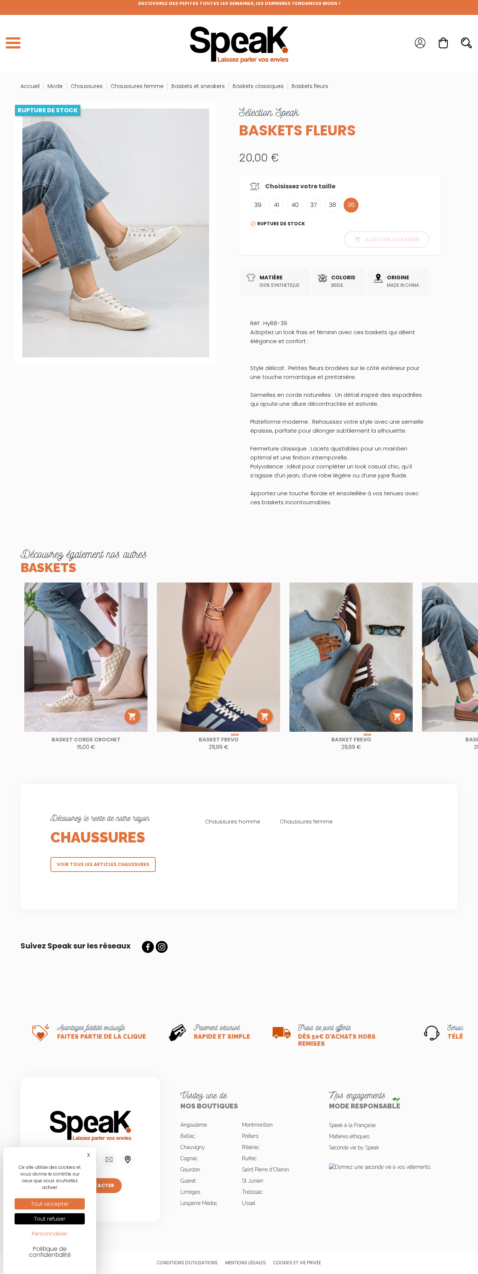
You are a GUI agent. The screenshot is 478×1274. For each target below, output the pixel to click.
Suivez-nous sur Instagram (162, 947)
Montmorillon (257, 1125)
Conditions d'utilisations (187, 1262)
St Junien (252, 1181)
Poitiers (250, 1136)
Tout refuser (49, 1219)
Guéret (188, 1181)
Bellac (187, 1136)
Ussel (248, 1203)
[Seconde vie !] (387, 1166)
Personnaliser (50, 1233)
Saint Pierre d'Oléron (265, 1170)
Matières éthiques (349, 1136)
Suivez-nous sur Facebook (148, 947)
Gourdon (190, 1170)
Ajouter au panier (386, 239)
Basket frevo (219, 739)
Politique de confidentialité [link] (50, 1252)
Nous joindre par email (109, 1159)
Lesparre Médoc (198, 1203)
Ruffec (249, 1158)
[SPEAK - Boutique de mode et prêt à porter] (239, 43)
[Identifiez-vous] (420, 43)
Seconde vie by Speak (354, 1148)
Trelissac (252, 1192)
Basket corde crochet (86, 739)
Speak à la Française (352, 1125)
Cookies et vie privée (297, 1262)
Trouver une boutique (127, 1159)
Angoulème (193, 1125)
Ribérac (250, 1147)
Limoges (190, 1192)
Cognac (189, 1158)
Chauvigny (192, 1147)
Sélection (269, 112)
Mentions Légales (245, 1262)
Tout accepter (50, 1204)
